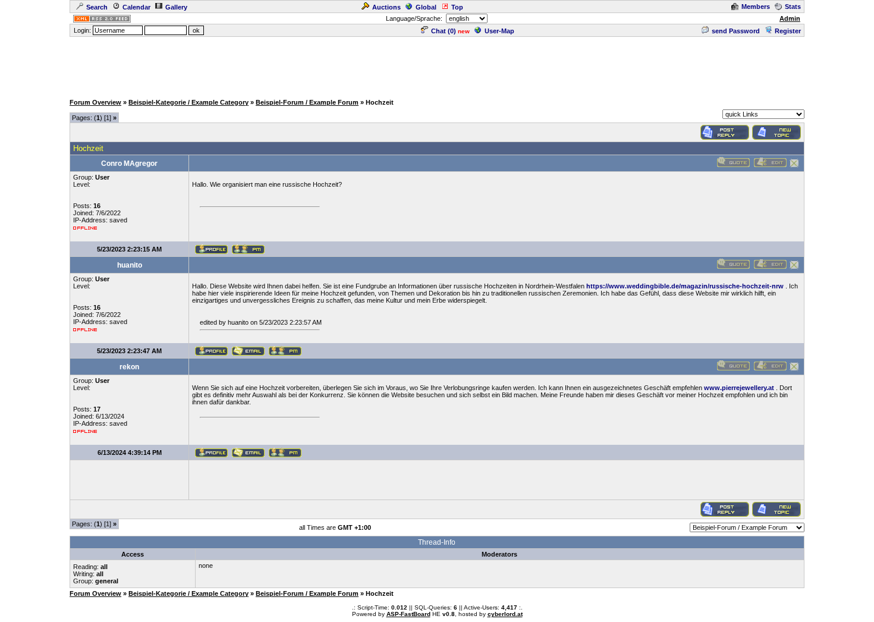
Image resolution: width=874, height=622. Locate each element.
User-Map (499, 30)
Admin (789, 18)
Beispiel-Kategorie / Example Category (188, 102)
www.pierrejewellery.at (739, 387)
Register (788, 30)
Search (97, 7)
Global (426, 7)
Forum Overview (95, 102)
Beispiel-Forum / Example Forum (307, 102)
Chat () (443, 30)
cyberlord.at (505, 614)
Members (755, 6)
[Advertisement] (437, 65)
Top (457, 7)
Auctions (386, 7)
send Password (736, 30)
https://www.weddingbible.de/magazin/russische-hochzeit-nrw (685, 286)
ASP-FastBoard (408, 614)
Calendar (136, 7)
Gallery (176, 7)
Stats (793, 6)
